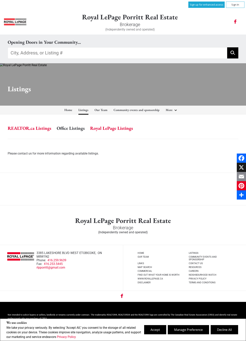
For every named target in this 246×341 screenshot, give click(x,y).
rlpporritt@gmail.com (51, 267)
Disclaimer (144, 282)
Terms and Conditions (202, 282)
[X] (241, 167)
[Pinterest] (241, 185)
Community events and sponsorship (137, 110)
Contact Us (196, 263)
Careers (194, 271)
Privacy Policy (66, 337)
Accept (155, 330)
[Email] (241, 176)
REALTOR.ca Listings (29, 128)
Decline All (224, 330)
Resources (195, 267)
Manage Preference (188, 330)
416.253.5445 (53, 264)
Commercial (145, 271)
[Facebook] (241, 158)
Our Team (101, 110)
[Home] (15, 21)
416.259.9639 (56, 260)
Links (141, 263)
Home (68, 110)
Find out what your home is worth (159, 275)
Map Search (145, 267)
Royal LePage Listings (111, 128)
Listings (83, 110)
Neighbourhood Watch (202, 275)
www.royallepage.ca (150, 278)
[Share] (241, 195)
